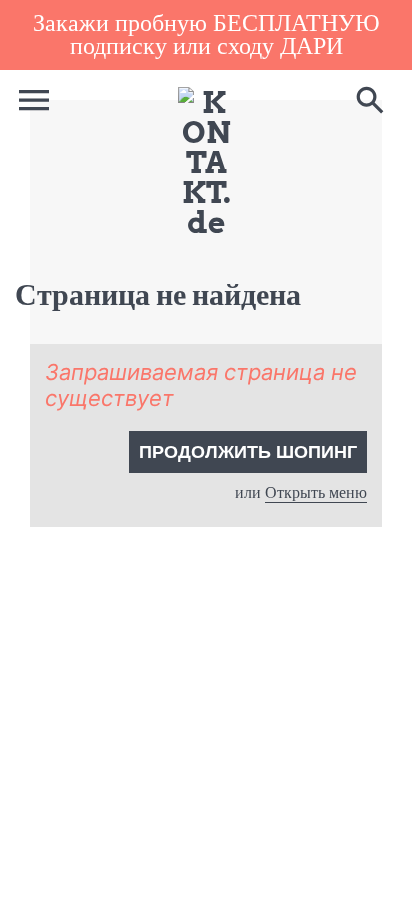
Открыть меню (316, 492)
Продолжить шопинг (248, 452)
